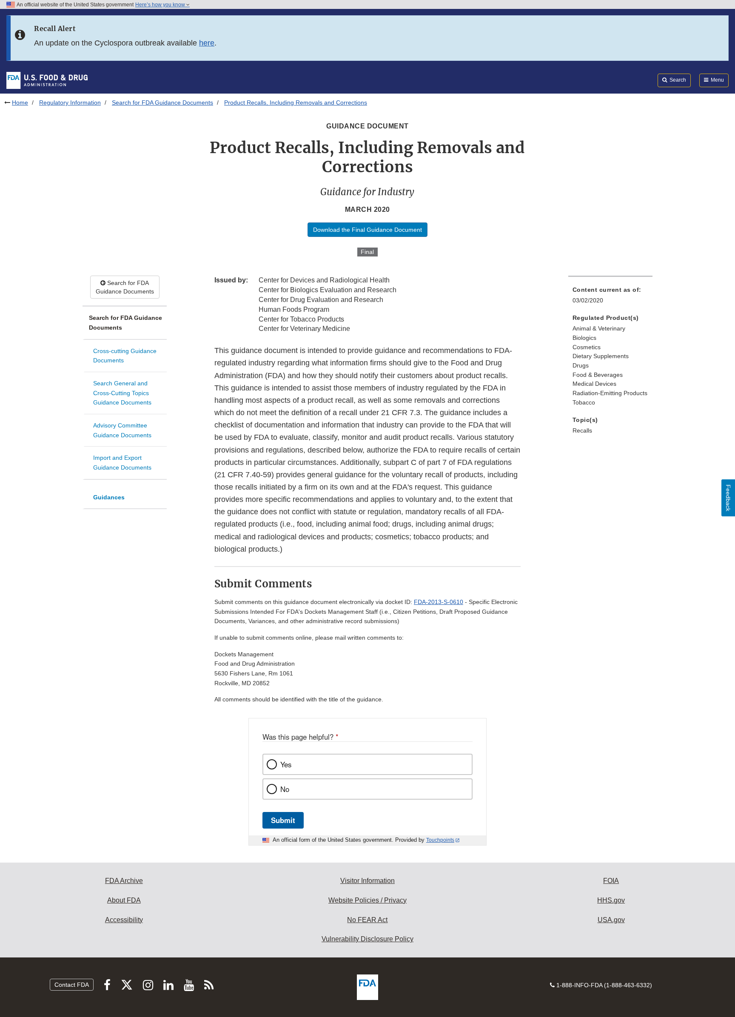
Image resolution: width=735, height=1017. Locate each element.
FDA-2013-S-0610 (438, 601)
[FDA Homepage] (47, 80)
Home (20, 102)
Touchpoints (440, 840)
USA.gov (611, 919)
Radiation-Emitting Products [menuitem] (610, 393)
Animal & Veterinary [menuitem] (599, 328)
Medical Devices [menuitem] (594, 383)
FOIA (611, 880)
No (284, 789)
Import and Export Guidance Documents (122, 462)
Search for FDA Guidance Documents (162, 102)
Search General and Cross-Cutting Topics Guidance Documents (122, 393)
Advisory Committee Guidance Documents (122, 430)
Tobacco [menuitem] (584, 402)
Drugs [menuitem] (581, 365)
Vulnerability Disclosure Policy (367, 939)
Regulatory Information (70, 102)
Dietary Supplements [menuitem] (601, 356)
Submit (283, 820)
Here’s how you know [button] (160, 5)
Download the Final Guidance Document (367, 229)
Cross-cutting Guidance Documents (125, 356)
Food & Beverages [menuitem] (598, 374)
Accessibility (124, 919)
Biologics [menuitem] (584, 337)
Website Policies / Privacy (367, 900)
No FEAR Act (367, 919)
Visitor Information (367, 880)
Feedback (728, 497)
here (206, 43)
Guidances (109, 497)
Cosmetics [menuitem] (587, 347)
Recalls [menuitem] (582, 430)
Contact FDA (71, 984)
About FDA (124, 900)
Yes (285, 764)
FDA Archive (124, 880)
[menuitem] (610, 297)
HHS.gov (611, 900)
